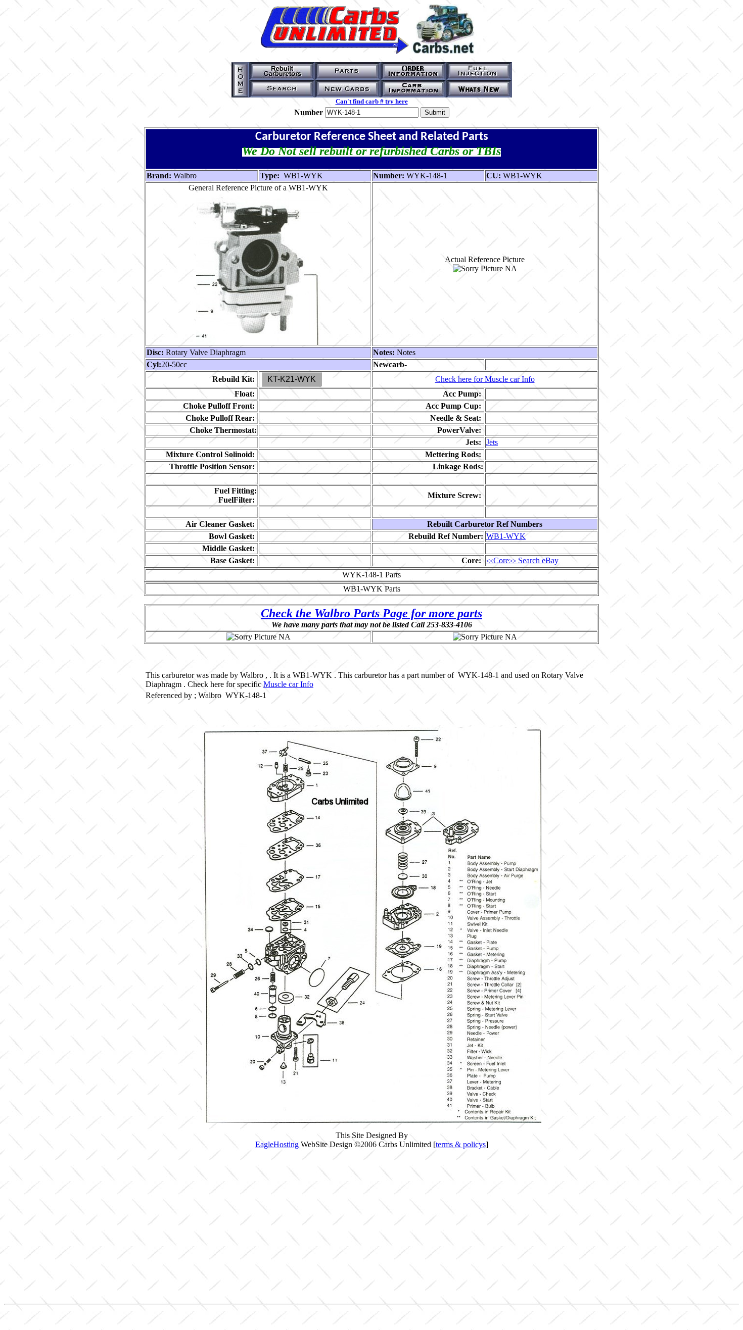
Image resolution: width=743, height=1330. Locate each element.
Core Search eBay (522, 560)
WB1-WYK (506, 536)
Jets (492, 442)
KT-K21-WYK (291, 379)
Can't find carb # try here (372, 101)
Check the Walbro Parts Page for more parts (371, 613)
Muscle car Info (288, 684)
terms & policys (461, 1144)
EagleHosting (277, 1144)
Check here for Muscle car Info (485, 379)
